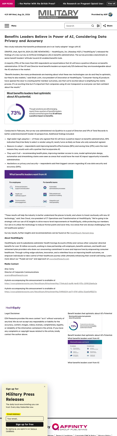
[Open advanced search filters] (98, 25)
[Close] (45, 386)
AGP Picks (7, 4)
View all (111, 3)
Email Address (13, 414)
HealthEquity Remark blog (82, 233)
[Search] (92, 25)
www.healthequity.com (59, 259)
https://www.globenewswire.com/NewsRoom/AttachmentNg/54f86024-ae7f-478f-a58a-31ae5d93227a (51, 292)
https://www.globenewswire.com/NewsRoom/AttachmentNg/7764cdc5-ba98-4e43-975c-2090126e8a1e (51, 283)
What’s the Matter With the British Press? (33, 3)
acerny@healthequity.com (16, 275)
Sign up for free (24, 424)
